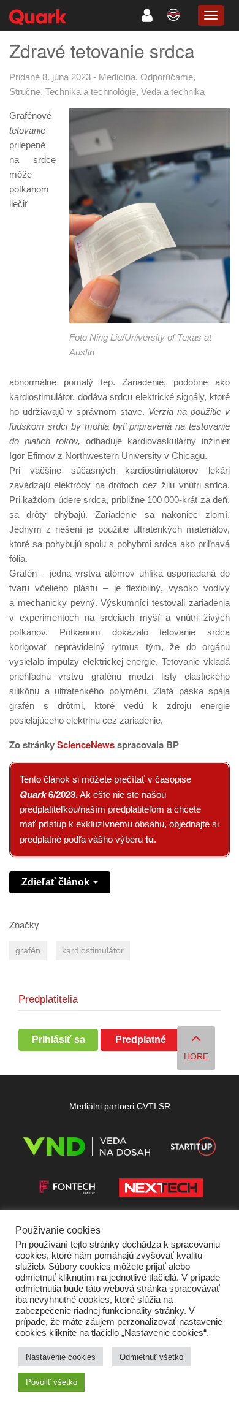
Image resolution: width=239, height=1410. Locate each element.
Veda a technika (173, 91)
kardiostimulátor (93, 950)
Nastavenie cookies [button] (61, 1357)
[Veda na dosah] (86, 1148)
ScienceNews (86, 744)
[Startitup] (193, 1148)
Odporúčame (166, 77)
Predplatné (140, 1039)
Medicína (117, 77)
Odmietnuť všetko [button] (151, 1357)
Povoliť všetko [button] (51, 1382)
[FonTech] (67, 1189)
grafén (27, 950)
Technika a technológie (90, 91)
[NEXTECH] (160, 1189)
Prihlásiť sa (58, 1039)
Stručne (24, 91)
